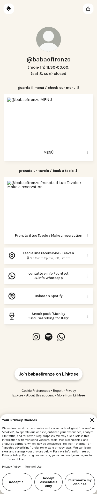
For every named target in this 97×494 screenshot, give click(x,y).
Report (58, 390)
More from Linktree (71, 395)
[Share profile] (88, 9)
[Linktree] (9, 9)
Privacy (71, 390)
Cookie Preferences (35, 390)
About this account (40, 395)
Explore (17, 395)
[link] (36, 337)
